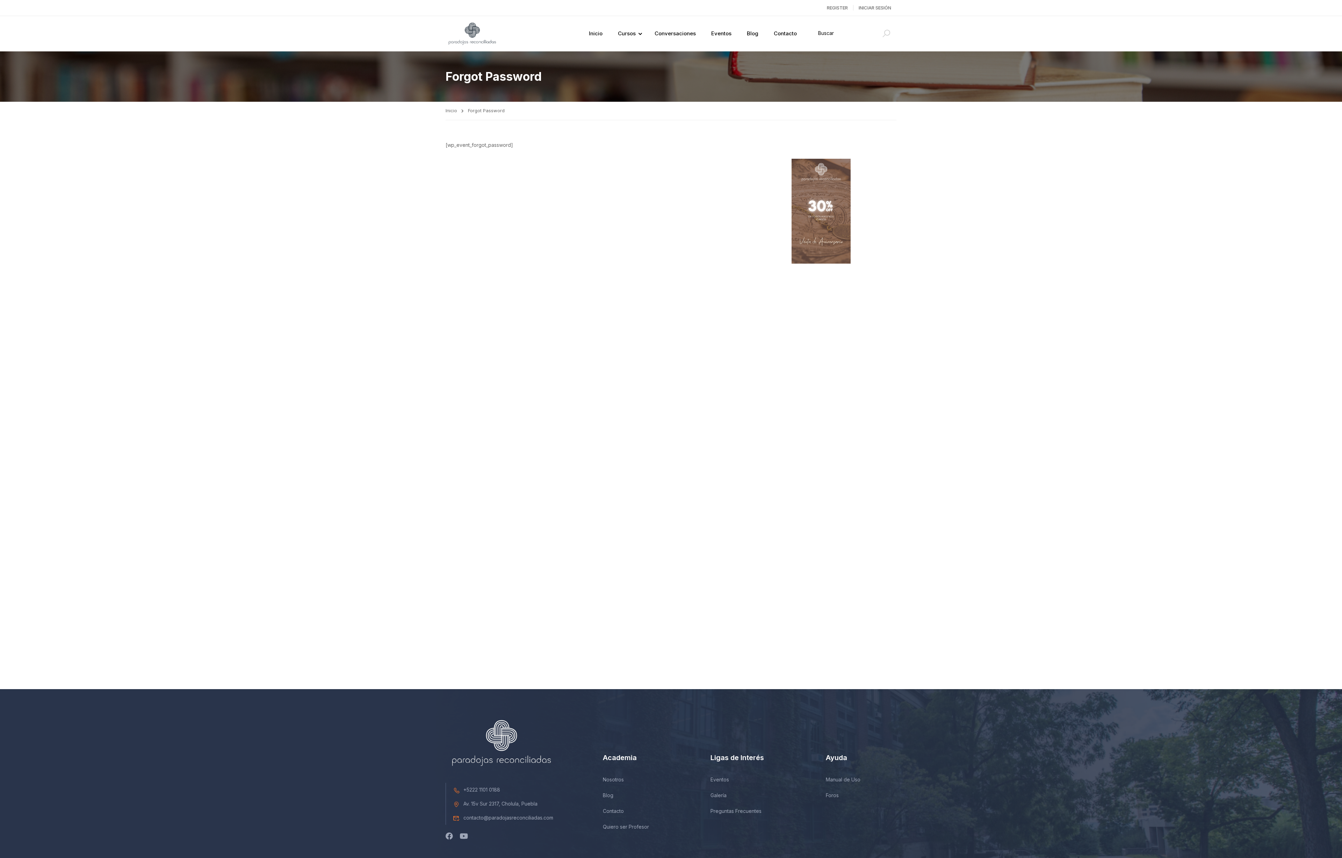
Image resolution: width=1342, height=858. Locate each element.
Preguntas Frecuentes (736, 811)
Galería (718, 795)
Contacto (785, 33)
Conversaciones (675, 33)
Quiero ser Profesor (626, 827)
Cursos (627, 33)
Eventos (721, 33)
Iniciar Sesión (875, 7)
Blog (752, 33)
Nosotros (613, 779)
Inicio (596, 33)
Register (837, 7)
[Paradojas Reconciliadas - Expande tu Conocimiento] (472, 34)
